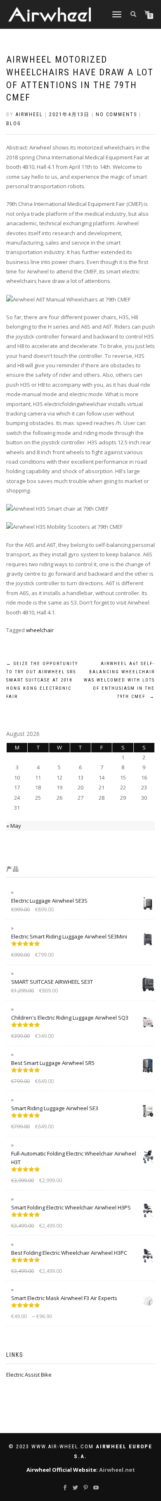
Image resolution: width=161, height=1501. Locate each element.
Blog (13, 123)
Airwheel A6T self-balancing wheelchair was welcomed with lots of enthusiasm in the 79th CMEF (119, 680)
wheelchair (40, 630)
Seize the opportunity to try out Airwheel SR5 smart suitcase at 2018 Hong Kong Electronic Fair (42, 680)
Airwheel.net (117, 1469)
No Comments (116, 114)
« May (13, 825)
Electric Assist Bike (29, 1374)
